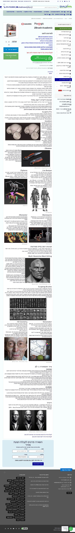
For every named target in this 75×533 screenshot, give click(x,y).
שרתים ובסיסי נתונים (64, 73)
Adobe (18, 477)
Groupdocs (15, 496)
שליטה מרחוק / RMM (64, 34)
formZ (10, 493)
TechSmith (22, 514)
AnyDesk (10, 480)
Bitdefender (14, 485)
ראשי (68, 11)
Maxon (19, 501)
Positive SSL (15, 506)
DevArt (7, 488)
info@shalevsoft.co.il (58, 482)
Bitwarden (7, 485)
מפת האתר (69, 492)
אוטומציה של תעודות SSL (43, 510)
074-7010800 (10, 7)
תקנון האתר (20, 1)
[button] (57, 25)
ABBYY (23, 477)
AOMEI (23, 483)
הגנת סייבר (66, 37)
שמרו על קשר (66, 470)
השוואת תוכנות (38, 11)
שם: (42, 449)
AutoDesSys (21, 485)
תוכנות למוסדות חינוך (31, 68)
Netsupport (14, 504)
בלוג (53, 14)
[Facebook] (58, 1)
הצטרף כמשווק (59, 14)
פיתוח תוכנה (66, 48)
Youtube (13, 528)
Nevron (8, 504)
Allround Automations (19, 480)
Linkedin (11, 528)
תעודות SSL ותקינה (64, 70)
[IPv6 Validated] (24, 528)
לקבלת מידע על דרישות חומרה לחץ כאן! (42, 436)
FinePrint (16, 493)
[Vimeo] (69, 1)
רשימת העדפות (6, 1)
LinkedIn (9, 45)
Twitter (6, 42)
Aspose (12, 483)
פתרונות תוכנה (10, 11)
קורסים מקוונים (65, 82)
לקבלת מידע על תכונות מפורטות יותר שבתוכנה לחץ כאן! (38, 434)
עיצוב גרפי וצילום (65, 51)
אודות (67, 14)
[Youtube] (65, 1)
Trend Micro (10, 517)
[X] (60, 1)
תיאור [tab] (50, 73)
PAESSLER (22, 506)
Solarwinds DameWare (12, 509)
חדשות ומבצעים (55, 11)
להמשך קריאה (12, 49)
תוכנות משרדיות (65, 31)
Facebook (9, 42)
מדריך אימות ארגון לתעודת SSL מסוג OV (40, 501)
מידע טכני (19, 11)
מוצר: (25, 454)
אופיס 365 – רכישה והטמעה (65, 86)
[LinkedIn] (67, 1)
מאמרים (46, 11)
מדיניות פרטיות (27, 1)
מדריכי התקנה (28, 11)
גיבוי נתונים (66, 76)
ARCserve (17, 483)
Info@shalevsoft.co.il (64, 106)
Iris (23, 501)
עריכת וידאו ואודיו (65, 54)
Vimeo (8, 528)
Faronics (22, 493)
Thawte (16, 514)
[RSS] (63, 1)
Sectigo (9, 506)
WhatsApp (5, 528)
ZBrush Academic (42, 68)
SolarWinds (21, 509)
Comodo (18, 488)
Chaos (22, 488)
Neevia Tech (21, 504)
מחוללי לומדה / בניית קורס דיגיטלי (64, 66)
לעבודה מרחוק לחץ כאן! (65, 28)
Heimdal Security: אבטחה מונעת (64, 44)
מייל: (25, 449)
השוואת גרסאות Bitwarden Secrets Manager (39, 493)
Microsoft (13, 501)
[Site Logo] (65, 6)
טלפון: (42, 454)
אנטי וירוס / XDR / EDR (63, 62)
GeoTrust (22, 496)
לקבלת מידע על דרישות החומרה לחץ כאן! (40, 52)
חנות (62, 11)
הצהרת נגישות (14, 1)
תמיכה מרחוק (64, 90)
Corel (12, 488)
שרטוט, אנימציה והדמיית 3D (64, 58)
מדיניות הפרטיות (38, 62)
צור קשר (46, 14)
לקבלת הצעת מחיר (10, 55)
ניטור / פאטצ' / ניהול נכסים (62, 41)
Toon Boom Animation (19, 517)
